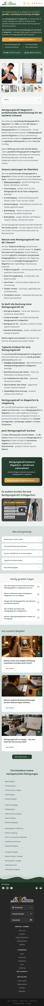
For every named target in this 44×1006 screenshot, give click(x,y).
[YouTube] (11, 888)
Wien (22, 954)
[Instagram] (7, 888)
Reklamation (22, 984)
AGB (8, 1001)
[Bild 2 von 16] (13, 88)
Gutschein (16, 920)
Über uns (22, 930)
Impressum (33, 1001)
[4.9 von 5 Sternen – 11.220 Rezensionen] (36, 3)
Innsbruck (22, 957)
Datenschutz (23, 1001)
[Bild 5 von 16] (38, 88)
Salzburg (22, 968)
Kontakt (22, 988)
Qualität (22, 944)
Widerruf (15, 1001)
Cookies (28, 1003)
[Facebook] (3, 888)
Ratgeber (22, 991)
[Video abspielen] (22, 509)
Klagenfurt (22, 961)
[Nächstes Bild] (39, 73)
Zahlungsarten (22, 941)
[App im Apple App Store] (36, 888)
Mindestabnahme (22, 937)
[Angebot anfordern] (24, 3)
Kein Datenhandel (18, 1003)
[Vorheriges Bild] (5, 73)
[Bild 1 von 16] (5, 88)
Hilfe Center (22, 981)
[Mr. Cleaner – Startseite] (22, 899)
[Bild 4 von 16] (30, 88)
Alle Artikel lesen (22, 757)
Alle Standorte (22, 971)
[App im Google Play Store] (40, 888)
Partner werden (18, 914)
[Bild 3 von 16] (21, 88)
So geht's (22, 934)
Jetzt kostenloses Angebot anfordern (22, 480)
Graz (22, 964)
